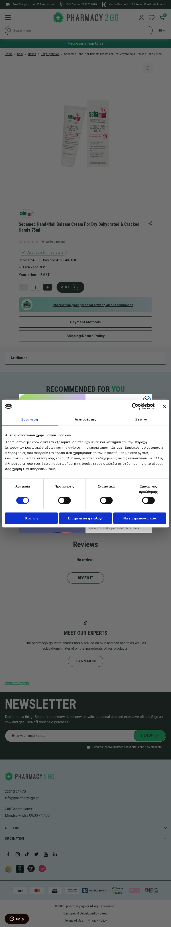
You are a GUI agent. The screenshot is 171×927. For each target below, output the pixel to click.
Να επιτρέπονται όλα (139, 518)
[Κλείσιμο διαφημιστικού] (164, 406)
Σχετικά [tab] (141, 419)
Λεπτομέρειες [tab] (85, 419)
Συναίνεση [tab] (29, 419)
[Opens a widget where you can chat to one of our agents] (16, 919)
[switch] (64, 500)
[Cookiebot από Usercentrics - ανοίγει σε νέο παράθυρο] (135, 406)
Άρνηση (31, 518)
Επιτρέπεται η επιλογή (85, 518)
